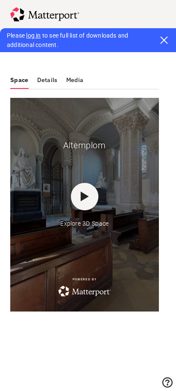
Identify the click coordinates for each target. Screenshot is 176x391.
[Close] (164, 40)
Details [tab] (47, 80)
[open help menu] (167, 382)
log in (33, 35)
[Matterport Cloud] (44, 14)
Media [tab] (75, 80)
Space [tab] (19, 80)
